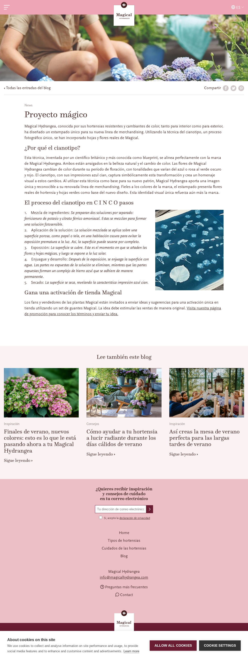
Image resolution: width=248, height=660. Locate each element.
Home (124, 533)
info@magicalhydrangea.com (124, 577)
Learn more (131, 651)
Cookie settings (220, 645)
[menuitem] (124, 533)
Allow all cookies (173, 645)
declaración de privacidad (134, 518)
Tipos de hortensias (124, 540)
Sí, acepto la (127, 518)
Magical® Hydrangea (124, 14)
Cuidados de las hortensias (124, 548)
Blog (124, 556)
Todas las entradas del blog (28, 88)
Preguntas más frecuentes (126, 587)
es (238, 7)
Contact (126, 595)
